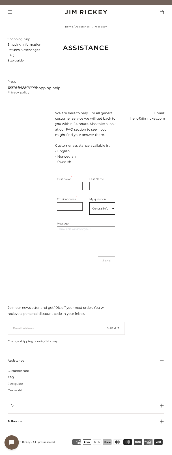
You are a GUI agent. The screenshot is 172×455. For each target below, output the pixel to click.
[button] (10, 12)
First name (64, 179)
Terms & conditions (22, 87)
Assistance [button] (16, 360)
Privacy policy (18, 92)
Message (63, 223)
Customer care (18, 370)
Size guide (15, 60)
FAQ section (76, 129)
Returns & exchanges (23, 50)
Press (11, 82)
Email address (67, 199)
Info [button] (10, 405)
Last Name (96, 179)
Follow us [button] (15, 421)
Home (69, 26)
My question (97, 199)
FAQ (10, 55)
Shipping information (24, 44)
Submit (113, 328)
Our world (15, 390)
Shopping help (18, 39)
